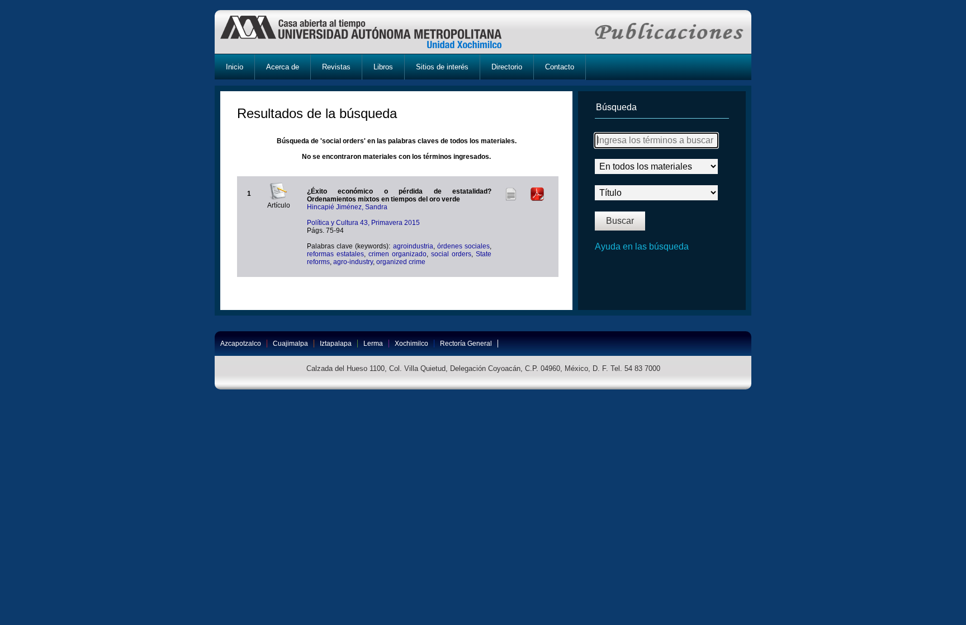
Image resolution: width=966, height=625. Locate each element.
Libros (383, 67)
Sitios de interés (442, 67)
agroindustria (413, 246)
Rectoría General (466, 343)
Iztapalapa (336, 343)
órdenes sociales (463, 246)
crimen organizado (397, 254)
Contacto (559, 67)
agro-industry (353, 262)
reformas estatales (335, 254)
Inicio (234, 67)
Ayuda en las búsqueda (642, 246)
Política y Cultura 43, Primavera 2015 (363, 223)
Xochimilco (411, 343)
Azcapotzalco (240, 343)
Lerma (373, 343)
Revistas (336, 67)
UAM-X (371, 32)
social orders (451, 254)
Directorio (506, 67)
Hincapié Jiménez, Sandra (347, 207)
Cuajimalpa (290, 343)
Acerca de (282, 67)
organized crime (400, 262)
